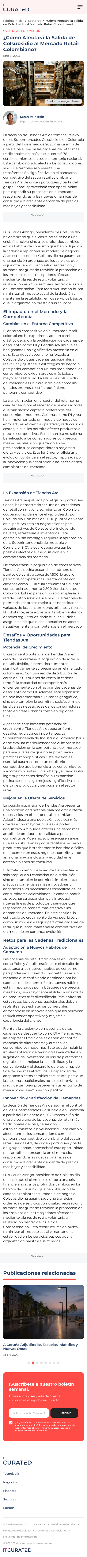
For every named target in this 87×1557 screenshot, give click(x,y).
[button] (28, 1363)
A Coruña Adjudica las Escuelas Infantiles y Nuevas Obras (40, 1347)
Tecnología (11, 1474)
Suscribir (64, 1413)
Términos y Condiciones (52, 1530)
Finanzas (9, 1491)
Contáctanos (37, 1524)
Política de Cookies (63, 1524)
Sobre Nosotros (13, 1524)
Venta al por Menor (22, 31)
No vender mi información (20, 1536)
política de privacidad (35, 1430)
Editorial (9, 1508)
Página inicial (13, 21)
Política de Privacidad (17, 1530)
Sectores (34, 21)
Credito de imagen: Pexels (63, 101)
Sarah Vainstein (32, 117)
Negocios (10, 1482)
